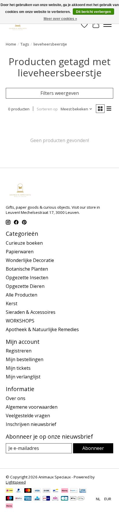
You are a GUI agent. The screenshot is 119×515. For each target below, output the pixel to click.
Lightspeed (16, 482)
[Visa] (37, 491)
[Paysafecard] (73, 491)
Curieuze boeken (24, 243)
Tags (25, 44)
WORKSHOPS (20, 321)
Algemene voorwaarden (31, 407)
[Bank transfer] (46, 491)
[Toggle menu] (107, 24)
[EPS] (55, 499)
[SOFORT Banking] (64, 491)
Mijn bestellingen (24, 359)
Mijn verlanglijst (23, 376)
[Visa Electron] (82, 491)
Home (11, 44)
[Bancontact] (55, 491)
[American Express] (28, 499)
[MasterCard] (28, 491)
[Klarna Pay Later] (9, 506)
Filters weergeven (59, 93)
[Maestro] (9, 499)
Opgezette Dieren (25, 286)
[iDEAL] (9, 491)
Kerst (11, 303)
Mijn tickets (18, 368)
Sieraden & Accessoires (30, 312)
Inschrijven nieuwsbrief (31, 424)
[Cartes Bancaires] (64, 499)
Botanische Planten (27, 269)
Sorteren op (47, 109)
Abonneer (93, 448)
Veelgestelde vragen (28, 415)
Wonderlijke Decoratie (30, 260)
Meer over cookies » (60, 19)
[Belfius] (18, 499)
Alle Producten (21, 295)
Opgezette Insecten (27, 277)
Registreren (18, 351)
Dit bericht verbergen (93, 12)
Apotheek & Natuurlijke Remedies (42, 329)
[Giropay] (46, 499)
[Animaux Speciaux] (18, 24)
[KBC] (37, 499)
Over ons (15, 398)
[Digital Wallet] (77, 499)
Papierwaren (20, 251)
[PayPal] (19, 491)
